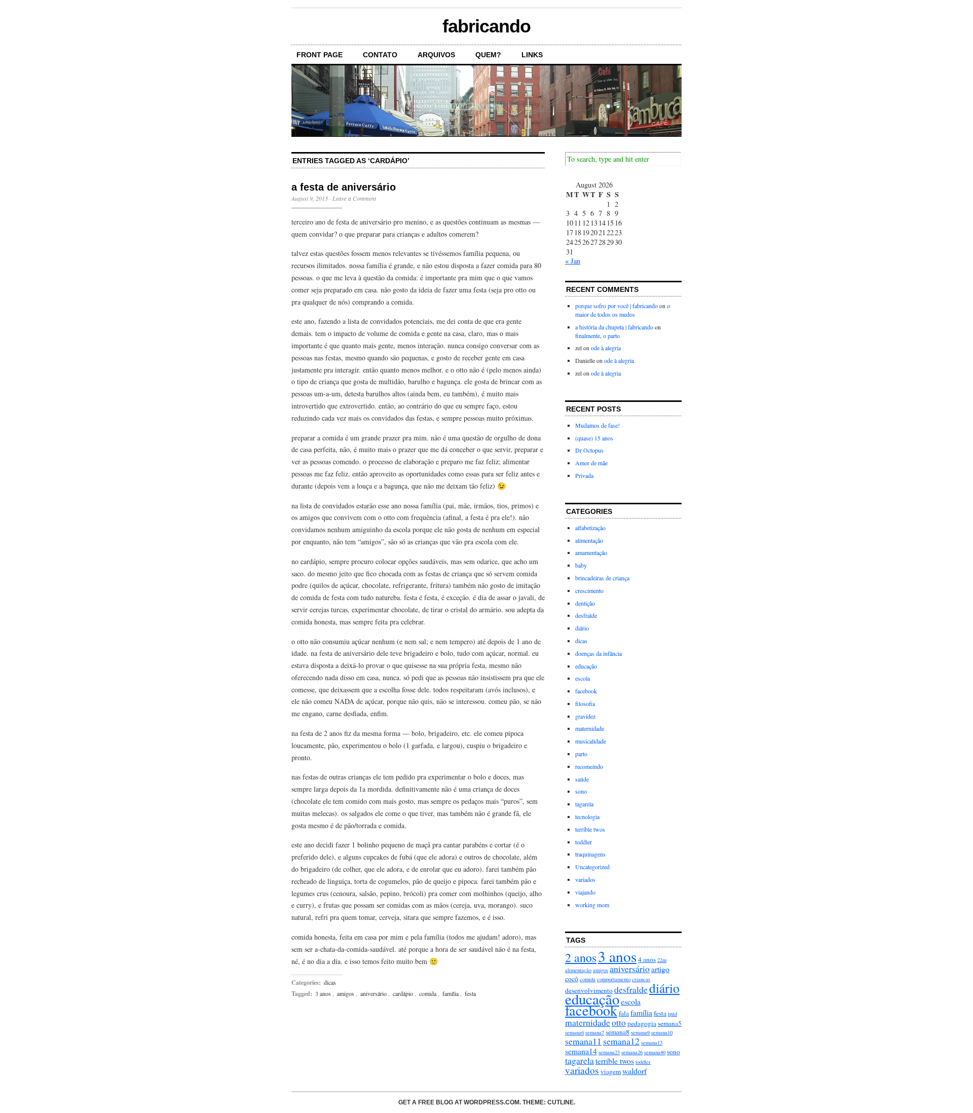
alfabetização (590, 528)
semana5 (670, 1023)
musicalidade (590, 741)
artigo (660, 968)
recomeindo (589, 766)
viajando (585, 892)
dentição (585, 603)
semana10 (661, 1032)
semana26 (632, 1052)
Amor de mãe (591, 463)
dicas (330, 982)
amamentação (591, 552)
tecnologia (587, 816)
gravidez (585, 716)
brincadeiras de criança (602, 578)
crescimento (589, 590)
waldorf (634, 1070)
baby (581, 565)
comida (427, 993)
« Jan (572, 261)
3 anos (323, 993)
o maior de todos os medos (622, 310)
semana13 (651, 1042)
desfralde (586, 615)
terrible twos (590, 829)
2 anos (580, 957)
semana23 (609, 1052)
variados (585, 879)
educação (586, 666)
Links (532, 55)
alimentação (589, 540)
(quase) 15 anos (594, 438)
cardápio (403, 993)
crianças (641, 979)
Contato (380, 55)
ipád (672, 1013)
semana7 (594, 1032)
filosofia (585, 703)
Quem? (488, 55)
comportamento (613, 979)
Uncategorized (592, 867)
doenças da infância (598, 653)
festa (470, 993)
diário (582, 628)
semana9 (640, 1032)
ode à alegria (606, 348)
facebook (586, 691)
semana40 (654, 1052)
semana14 (581, 1051)
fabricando (486, 26)
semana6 (574, 1032)
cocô (571, 978)
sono (581, 791)
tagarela (584, 804)
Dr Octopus (589, 450)
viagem (611, 1071)
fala (624, 1013)
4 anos (647, 959)
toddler (583, 842)
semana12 (621, 1041)
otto (619, 1022)
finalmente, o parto (597, 335)
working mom (592, 905)
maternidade (589, 728)
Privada (584, 475)
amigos (345, 993)
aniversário (373, 993)
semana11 (583, 1041)
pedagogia (641, 1023)
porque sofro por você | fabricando (616, 306)
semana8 (617, 1031)
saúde (582, 779)
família (450, 993)
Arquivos (436, 55)
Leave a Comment (354, 198)
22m (661, 959)
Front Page (319, 55)
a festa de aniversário (343, 187)
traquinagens (590, 854)
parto (581, 754)
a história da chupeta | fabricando (614, 327)
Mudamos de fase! (597, 425)
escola (582, 678)
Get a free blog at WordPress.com (458, 1102)
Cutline (560, 1102)
